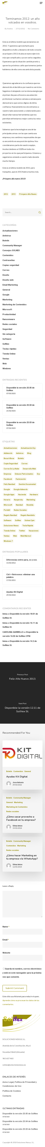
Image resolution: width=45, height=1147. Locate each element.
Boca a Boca (9, 458)
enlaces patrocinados (24, 474)
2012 (6, 194)
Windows (6, 368)
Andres (10, 29)
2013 (14, 194)
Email (5, 940)
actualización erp (28, 448)
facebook (8, 479)
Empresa (7, 474)
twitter (22, 531)
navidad (19, 505)
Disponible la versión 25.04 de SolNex (20, 1121)
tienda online (9, 531)
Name (5, 927)
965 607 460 (7, 1058)
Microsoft (7, 309)
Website (6, 953)
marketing (30, 500)
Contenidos (7, 255)
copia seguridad (11, 464)
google (7, 489)
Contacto (6, 1096)
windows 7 (8, 541)
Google (5, 295)
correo (25, 464)
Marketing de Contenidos (14, 304)
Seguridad (7, 329)
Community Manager (12, 245)
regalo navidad (10, 515)
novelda (29, 505)
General (6, 290)
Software (6, 339)
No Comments (33, 29)
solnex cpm (29, 520)
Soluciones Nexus (11, 526)
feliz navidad (9, 484)
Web (4, 363)
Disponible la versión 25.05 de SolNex (20, 1113)
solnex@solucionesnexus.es (14, 1065)
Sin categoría (8, 334)
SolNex (5, 344)
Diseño (5, 275)
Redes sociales (9, 324)
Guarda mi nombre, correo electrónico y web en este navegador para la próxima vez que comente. (22, 973)
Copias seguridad (10, 265)
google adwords (21, 489)
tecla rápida (27, 526)
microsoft (8, 505)
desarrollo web (29, 469)
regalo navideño (28, 515)
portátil (7, 510)
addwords (8, 453)
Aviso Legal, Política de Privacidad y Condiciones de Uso (19, 1084)
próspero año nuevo (27, 194)
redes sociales (20, 510)
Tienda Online (9, 354)
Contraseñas (8, 260)
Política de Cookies (11, 1091)
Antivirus (6, 235)
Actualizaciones (10, 231)
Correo (5, 270)
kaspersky (18, 500)
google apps (9, 495)
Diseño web (8, 280)
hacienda (22, 495)
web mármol (25, 536)
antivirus (20, 453)
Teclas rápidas (9, 349)
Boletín (5, 240)
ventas (7, 536)
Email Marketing (10, 285)
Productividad (9, 314)
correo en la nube (11, 469)
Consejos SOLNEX (11, 250)
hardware (34, 495)
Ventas (5, 359)
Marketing (7, 299)
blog (29, 453)
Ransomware (8, 319)
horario (7, 500)
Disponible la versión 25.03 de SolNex (20, 1129)
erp (38, 474)
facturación (21, 479)
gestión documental (27, 484)
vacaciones (33, 531)
